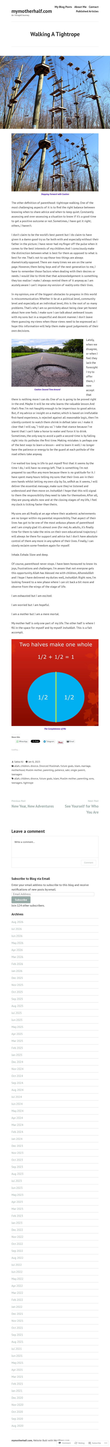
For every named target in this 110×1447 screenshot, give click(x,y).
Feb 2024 (17, 1132)
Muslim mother (34, 770)
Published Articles (87, 11)
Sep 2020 (17, 1419)
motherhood (18, 770)
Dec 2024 (17, 1062)
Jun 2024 (16, 1104)
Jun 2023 (16, 1188)
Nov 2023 (17, 1153)
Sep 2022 (17, 1251)
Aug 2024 (17, 1090)
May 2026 (17, 943)
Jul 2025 (16, 1013)
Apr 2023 (17, 1202)
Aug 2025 (17, 1006)
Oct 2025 (17, 992)
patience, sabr (62, 770)
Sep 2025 (17, 999)
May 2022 (17, 1279)
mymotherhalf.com (31, 11)
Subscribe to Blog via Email (30, 879)
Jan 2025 (16, 1055)
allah (16, 766)
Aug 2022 (17, 1258)
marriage (85, 766)
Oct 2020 (17, 1412)
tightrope (28, 782)
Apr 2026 (17, 950)
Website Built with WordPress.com (51, 1440)
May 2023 (17, 1195)
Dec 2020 (17, 1398)
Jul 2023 (16, 1181)
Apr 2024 (17, 1118)
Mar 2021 (17, 1377)
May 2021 (17, 1363)
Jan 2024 (16, 1139)
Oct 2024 (17, 1076)
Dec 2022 (17, 1230)
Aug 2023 (17, 1174)
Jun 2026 (16, 936)
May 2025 (17, 1027)
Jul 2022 (16, 1265)
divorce (34, 766)
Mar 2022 (17, 1293)
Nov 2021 (17, 1321)
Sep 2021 (17, 1335)
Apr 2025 (17, 1034)
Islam (77, 766)
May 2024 (17, 1111)
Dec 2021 (17, 1314)
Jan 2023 (16, 1223)
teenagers (16, 774)
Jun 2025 (16, 1020)
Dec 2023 (17, 1146)
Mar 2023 (17, 1209)
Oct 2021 (17, 1328)
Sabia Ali (18, 761)
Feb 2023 (17, 1216)
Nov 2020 (17, 1405)
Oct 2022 (17, 1244)
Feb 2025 (17, 1048)
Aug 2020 (17, 1426)
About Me (80, 7)
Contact (94, 7)
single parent (78, 770)
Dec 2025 (17, 978)
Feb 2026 (17, 964)
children (25, 766)
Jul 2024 (16, 1097)
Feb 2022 (17, 1300)
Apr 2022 (17, 1286)
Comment (88, 862)
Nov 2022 (17, 1237)
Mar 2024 (17, 1125)
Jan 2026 (16, 971)
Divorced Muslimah (49, 766)
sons (91, 778)
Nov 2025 (17, 985)
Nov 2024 (17, 1069)
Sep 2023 (17, 1167)
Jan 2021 (16, 1391)
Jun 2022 (16, 1272)
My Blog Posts (63, 7)
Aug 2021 (17, 1342)
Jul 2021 (16, 1349)
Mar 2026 (17, 957)
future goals (66, 766)
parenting (48, 770)
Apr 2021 (17, 1370)
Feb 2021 (17, 1384)
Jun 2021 (16, 1356)
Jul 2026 (16, 929)
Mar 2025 (17, 1041)
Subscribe (21, 900)
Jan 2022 (16, 1307)
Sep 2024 (17, 1083)
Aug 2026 (17, 922)
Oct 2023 (17, 1160)
